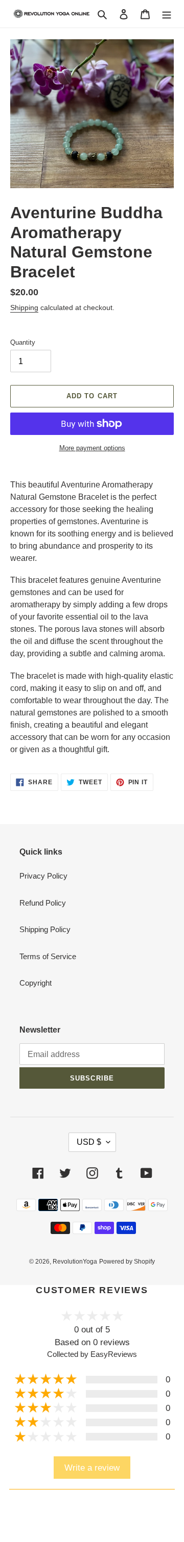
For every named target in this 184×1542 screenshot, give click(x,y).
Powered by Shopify (127, 1261)
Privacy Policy (43, 875)
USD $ (89, 1142)
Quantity (22, 342)
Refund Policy (42, 902)
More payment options (92, 448)
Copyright (35, 983)
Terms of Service (47, 956)
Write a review (92, 1467)
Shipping (24, 307)
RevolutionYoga (75, 1261)
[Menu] (166, 14)
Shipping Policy (45, 929)
